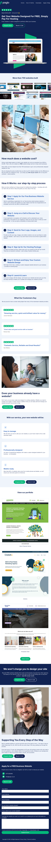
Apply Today (46, 3)
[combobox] (25, 807)
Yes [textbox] (3, 807)
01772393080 (9, 773)
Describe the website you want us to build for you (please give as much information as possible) (23, 817)
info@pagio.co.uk (10, 776)
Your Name (5, 788)
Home (22, 3)
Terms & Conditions (31, 839)
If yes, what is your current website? (11, 811)
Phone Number (5, 799)
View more (25, 659)
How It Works (30, 3)
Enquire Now (8, 25)
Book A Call (19, 25)
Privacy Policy (23, 839)
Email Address (5, 794)
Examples (38, 3)
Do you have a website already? (10, 805)
